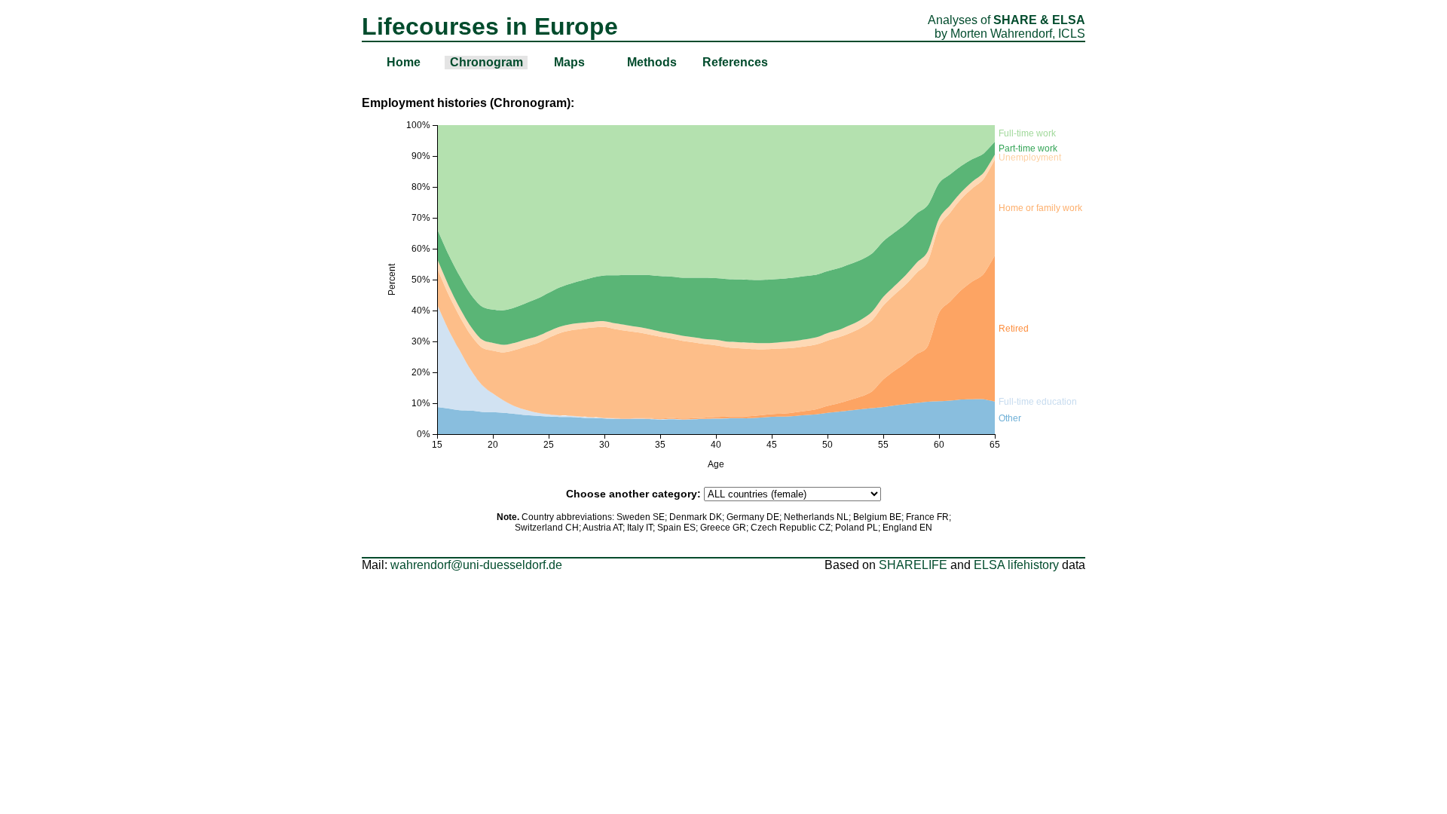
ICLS (1071, 33)
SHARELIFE (913, 564)
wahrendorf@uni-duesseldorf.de (476, 564)
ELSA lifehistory (1016, 564)
